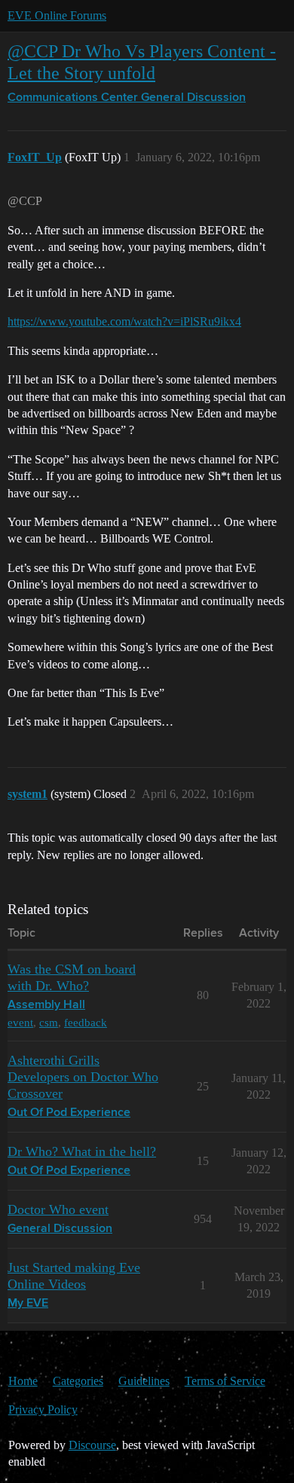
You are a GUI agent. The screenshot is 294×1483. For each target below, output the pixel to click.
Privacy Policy (43, 1409)
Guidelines (144, 1380)
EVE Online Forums (57, 15)
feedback (85, 1022)
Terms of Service (225, 1380)
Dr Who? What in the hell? (82, 1151)
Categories (78, 1380)
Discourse (92, 1445)
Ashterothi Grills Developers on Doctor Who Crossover (83, 1077)
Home (23, 1380)
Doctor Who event (58, 1209)
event (20, 1022)
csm (48, 1022)
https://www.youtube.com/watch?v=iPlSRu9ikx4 (124, 321)
